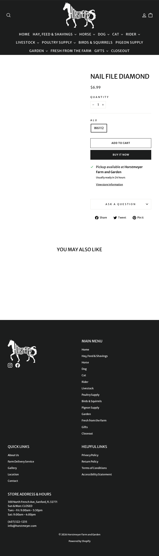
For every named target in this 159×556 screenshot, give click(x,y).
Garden (37, 51)
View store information (109, 184)
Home (24, 34)
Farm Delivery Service (21, 461)
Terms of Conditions (94, 468)
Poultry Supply (57, 42)
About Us (13, 455)
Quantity (99, 97)
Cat (116, 34)
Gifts (99, 51)
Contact (13, 481)
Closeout (120, 51)
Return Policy (90, 461)
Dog (102, 34)
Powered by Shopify (80, 541)
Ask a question (120, 204)
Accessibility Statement (97, 474)
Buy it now (121, 154)
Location (13, 474)
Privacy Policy (90, 455)
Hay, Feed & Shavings (53, 34)
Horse (85, 34)
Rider (131, 34)
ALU (94, 120)
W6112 (99, 128)
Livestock (26, 42)
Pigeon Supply (129, 42)
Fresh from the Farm (71, 51)
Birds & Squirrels (96, 42)
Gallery (12, 468)
